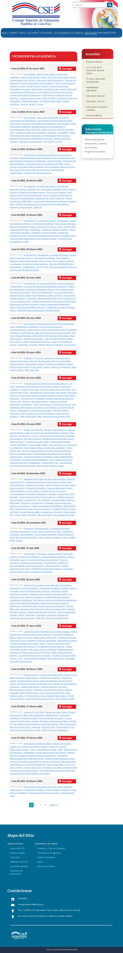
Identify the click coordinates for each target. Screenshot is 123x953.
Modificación (70, 301)
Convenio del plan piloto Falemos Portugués (29, 773)
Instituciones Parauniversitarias (38, 173)
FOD (12, 515)
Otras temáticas (94, 115)
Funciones (15, 857)
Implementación (41, 528)
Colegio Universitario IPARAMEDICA (54, 304)
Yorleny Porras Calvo (30, 333)
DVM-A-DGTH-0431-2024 (30, 416)
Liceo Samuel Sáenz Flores (52, 693)
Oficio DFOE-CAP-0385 (65, 699)
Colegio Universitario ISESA (58, 643)
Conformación (16, 457)
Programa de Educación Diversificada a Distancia (54, 201)
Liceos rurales (34, 445)
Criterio (19, 767)
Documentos (91, 147)
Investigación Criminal (66, 640)
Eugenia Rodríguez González (54, 687)
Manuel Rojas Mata (54, 764)
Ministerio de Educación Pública (54, 721)
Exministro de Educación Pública (45, 433)
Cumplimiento (29, 267)
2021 (20, 658)
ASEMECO (14, 416)
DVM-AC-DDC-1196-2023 (25, 515)
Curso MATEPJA (50, 563)
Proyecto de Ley (64, 238)
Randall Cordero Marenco (55, 430)
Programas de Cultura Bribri (37, 442)
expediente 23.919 (66, 494)
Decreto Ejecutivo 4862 (29, 512)
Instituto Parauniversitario (30, 141)
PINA (38, 730)
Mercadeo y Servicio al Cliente (42, 649)
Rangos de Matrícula (59, 730)
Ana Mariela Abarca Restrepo (54, 557)
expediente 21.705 (32, 500)
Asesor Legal (30, 767)
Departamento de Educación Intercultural (51, 335)
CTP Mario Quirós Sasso (35, 696)
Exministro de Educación (42, 572)
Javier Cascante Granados (60, 459)
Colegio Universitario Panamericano (26, 95)
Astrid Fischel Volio (50, 462)
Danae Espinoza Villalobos (34, 161)
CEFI (74, 404)
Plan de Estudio (55, 161)
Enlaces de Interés (46, 866)
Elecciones (91, 34)
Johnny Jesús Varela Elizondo (23, 465)
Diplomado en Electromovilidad (37, 743)
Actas (40, 861)
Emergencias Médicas (19, 304)
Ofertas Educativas (30, 101)
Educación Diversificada (31, 563)
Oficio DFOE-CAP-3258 (35, 129)
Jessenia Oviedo (60, 594)
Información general (94, 139)
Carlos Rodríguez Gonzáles (51, 718)
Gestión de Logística (50, 229)
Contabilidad (28, 752)
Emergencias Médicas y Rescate (30, 307)
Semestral (35, 727)
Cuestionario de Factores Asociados (35, 655)
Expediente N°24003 (54, 164)
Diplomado (35, 229)
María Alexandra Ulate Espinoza (36, 634)
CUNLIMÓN (36, 569)
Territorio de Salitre (18, 445)
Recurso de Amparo (42, 509)
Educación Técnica (18, 189)
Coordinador (15, 459)
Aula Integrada (69, 161)
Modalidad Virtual (65, 649)
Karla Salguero (27, 534)
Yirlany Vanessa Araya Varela (52, 436)
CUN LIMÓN (62, 132)
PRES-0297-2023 (44, 515)
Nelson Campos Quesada (21, 637)
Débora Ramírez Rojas (29, 693)
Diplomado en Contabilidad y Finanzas (35, 138)
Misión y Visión (17, 852)
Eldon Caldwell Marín (63, 457)
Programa (28, 358)
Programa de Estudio (59, 86)
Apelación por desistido (51, 512)
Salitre (45, 445)
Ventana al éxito (55, 554)
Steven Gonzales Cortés (56, 712)
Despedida (68, 569)
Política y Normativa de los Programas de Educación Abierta (42, 204)
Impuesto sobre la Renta (21, 207)
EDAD (12, 204)
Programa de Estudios (36, 488)
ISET (19, 401)
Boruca (19, 540)
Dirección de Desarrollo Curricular (55, 333)
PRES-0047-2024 (32, 370)
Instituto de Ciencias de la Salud (60, 307)
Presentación (30, 74)
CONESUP (37, 207)
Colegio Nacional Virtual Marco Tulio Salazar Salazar (47, 631)
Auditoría (52, 132)
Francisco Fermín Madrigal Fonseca (43, 235)
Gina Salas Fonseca (62, 451)
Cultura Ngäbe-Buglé (56, 488)
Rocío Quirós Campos (65, 83)
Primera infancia (94, 61)
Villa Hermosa (55, 445)
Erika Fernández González (44, 395)
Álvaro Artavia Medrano (42, 292)
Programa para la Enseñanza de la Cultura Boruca (46, 383)
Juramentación (16, 439)
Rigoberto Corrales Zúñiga (45, 690)
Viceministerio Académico (26, 327)
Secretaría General (19, 866)
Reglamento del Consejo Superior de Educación (43, 606)
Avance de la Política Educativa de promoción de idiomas (35, 761)
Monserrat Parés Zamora (21, 690)
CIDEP (60, 749)
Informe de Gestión (35, 566)
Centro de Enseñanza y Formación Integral (52, 404)
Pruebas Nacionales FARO (64, 655)
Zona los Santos (27, 104)
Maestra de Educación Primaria (42, 612)
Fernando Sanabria (29, 718)
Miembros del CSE (19, 861)
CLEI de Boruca (27, 398)
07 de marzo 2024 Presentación (49, 80)
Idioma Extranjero (18, 164)
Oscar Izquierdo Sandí (29, 497)
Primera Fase (37, 531)
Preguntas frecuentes (95, 151)
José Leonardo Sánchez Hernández (53, 117)
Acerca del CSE (17, 848)
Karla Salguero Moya (46, 74)
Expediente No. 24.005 (45, 198)
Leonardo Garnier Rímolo (21, 661)
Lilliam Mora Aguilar (59, 591)
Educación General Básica (27, 386)
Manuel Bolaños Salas (20, 572)
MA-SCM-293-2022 (56, 658)
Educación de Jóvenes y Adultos (96, 108)
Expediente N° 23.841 (19, 241)
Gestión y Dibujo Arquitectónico (42, 755)
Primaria (13, 658)
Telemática (41, 615)
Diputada (46, 500)
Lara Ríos (33, 344)
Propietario (24, 436)
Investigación (15, 267)
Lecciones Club (48, 727)
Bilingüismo (37, 89)
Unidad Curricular (17, 86)
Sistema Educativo (46, 857)
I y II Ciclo (34, 436)
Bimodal (13, 138)
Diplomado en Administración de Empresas (50, 135)
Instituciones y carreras (96, 143)
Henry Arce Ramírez (34, 597)
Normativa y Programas (49, 852)
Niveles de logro (31, 675)
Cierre (12, 307)
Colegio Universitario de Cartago (24, 643)
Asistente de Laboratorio (41, 410)
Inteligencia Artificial (36, 640)
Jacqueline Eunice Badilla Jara (35, 459)
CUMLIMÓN (36, 232)
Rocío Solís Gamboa (30, 588)
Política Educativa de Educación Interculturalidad (38, 310)
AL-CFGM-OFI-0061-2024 (50, 101)
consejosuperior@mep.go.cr (31, 904)
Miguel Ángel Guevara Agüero (34, 77)
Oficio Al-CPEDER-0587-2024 (61, 264)
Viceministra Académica (20, 126)
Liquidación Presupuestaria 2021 (39, 699)
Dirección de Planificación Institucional (39, 123)
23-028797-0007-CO (61, 509)
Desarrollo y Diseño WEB (57, 618)
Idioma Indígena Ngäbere (50, 537)
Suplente (70, 436)
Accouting (26, 89)
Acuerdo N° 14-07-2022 (34, 712)
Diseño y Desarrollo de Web (34, 746)
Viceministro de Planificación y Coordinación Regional (33, 120)
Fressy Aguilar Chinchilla (63, 515)
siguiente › (54, 804)
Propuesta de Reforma (47, 283)
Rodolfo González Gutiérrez (35, 264)
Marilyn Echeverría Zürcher (51, 344)
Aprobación (26, 404)
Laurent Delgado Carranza (57, 485)
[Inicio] (36, 14)
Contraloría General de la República (31, 132)
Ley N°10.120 (42, 267)
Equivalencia (15, 652)
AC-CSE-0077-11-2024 (52, 141)
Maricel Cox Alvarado (32, 195)
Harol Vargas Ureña (66, 226)
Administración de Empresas (22, 646)
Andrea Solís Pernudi (33, 430)
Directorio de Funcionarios (16, 872)
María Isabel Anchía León (45, 637)
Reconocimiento (49, 232)
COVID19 (45, 730)
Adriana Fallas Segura (56, 696)
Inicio (4, 33)
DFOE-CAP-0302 (49, 98)
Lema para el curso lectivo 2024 (56, 416)
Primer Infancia (62, 727)
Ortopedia (48, 503)
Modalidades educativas (92, 89)
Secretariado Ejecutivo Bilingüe (50, 646)
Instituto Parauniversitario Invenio (60, 758)
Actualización (43, 255)
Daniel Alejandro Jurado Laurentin (47, 295)
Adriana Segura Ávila (36, 330)
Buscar (109, 5)
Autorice (35, 721)
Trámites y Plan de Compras (51, 848)
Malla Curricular (17, 442)
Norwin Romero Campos (37, 86)
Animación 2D (33, 189)
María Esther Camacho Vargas (50, 465)
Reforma (60, 198)
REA (61, 724)
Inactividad (40, 398)
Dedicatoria (23, 344)
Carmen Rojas (24, 395)
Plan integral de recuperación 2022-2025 (57, 770)
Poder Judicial (69, 512)
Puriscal (39, 104)
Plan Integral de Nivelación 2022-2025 (40, 787)
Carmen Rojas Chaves (33, 338)
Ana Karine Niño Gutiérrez (63, 500)
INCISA (13, 310)
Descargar (67, 68)
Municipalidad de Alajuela (35, 658)
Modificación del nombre (55, 89)
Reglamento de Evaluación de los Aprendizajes (45, 479)
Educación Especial (35, 164)
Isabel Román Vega (23, 509)
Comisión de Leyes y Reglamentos (25, 462)
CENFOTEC (40, 618)
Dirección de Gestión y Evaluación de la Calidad (31, 594)
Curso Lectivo (70, 344)
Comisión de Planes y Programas (38, 457)
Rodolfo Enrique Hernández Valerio (58, 439)
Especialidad (15, 89)
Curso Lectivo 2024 (52, 531)
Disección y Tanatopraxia (32, 503)
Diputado (14, 497)
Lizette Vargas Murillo (19, 229)
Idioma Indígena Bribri (60, 442)
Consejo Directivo (52, 566)
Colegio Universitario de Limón (36, 341)
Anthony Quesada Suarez (21, 454)
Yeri (64, 445)
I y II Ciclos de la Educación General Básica (95, 70)
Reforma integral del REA (26, 537)
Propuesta (28, 528)
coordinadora (66, 462)
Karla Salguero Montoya (65, 223)
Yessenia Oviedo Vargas (28, 681)
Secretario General (32, 439)
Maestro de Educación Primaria (36, 652)
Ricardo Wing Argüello (52, 569)
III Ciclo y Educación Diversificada (95, 80)
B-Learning (53, 746)
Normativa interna (39, 401)
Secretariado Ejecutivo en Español (50, 752)
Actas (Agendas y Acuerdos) (69, 33)
